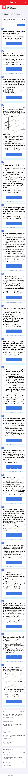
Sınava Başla (21, 25)
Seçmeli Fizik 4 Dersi (8, 14)
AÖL (3, 775)
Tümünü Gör (21, 711)
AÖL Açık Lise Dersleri (12, 13)
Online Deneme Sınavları (19, 14)
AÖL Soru (4, 13)
